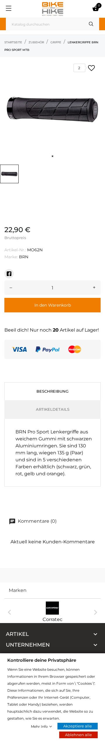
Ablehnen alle (78, 734)
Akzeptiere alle (77, 726)
